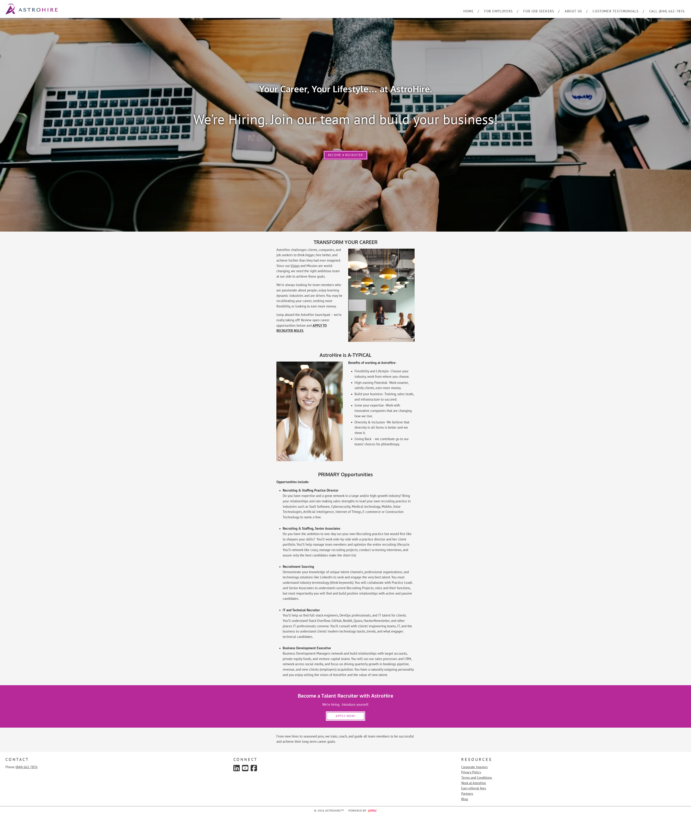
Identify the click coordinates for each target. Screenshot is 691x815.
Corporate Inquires (474, 767)
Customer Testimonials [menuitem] (616, 11)
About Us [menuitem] (573, 11)
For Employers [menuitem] (498, 11)
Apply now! (345, 716)
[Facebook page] (254, 768)
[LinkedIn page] (236, 768)
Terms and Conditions (476, 777)
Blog (464, 799)
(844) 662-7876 (26, 767)
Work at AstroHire (473, 783)
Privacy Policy (471, 772)
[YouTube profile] (245, 768)
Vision (295, 266)
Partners (467, 793)
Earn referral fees (473, 788)
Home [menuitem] (468, 11)
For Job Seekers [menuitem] (538, 11)
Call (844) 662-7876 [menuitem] (667, 11)
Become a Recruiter (345, 155)
